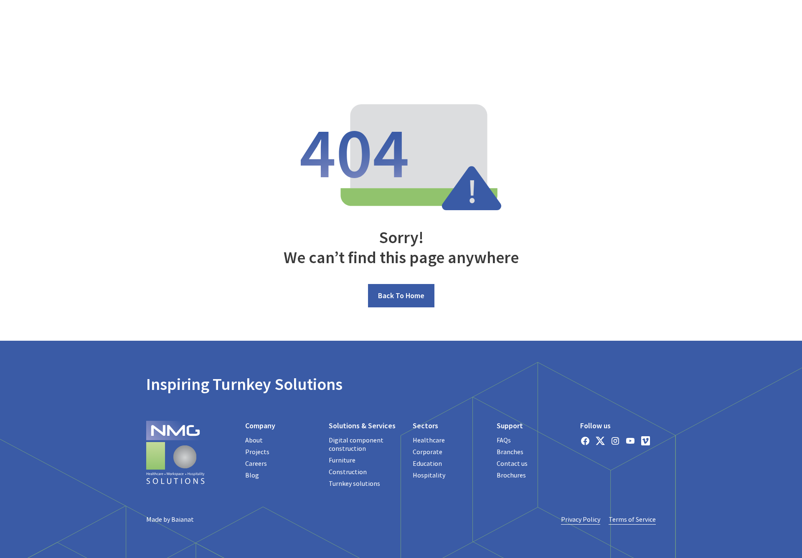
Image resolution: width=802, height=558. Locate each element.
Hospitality (429, 475)
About (254, 440)
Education (427, 463)
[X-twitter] (600, 441)
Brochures (511, 475)
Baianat (182, 519)
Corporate (427, 451)
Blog (252, 475)
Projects (257, 451)
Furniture (342, 460)
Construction (348, 472)
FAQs (504, 440)
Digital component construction (356, 444)
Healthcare (429, 440)
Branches (510, 451)
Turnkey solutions (354, 483)
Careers (256, 463)
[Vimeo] (645, 441)
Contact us (512, 463)
